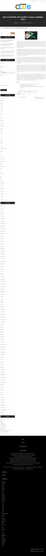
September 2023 (2, 291)
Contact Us (2, 420)
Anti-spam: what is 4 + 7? (4, 85)
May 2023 (1, 301)
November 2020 (2, 377)
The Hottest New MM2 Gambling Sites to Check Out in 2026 (29, 84)
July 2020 (1, 387)
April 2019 (2, 412)
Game (1, 138)
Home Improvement (3, 148)
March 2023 (2, 306)
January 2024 (2, 281)
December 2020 (2, 374)
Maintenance (2, 161)
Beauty (1, 103)
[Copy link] (37, 91)
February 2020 (2, 399)
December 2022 (2, 314)
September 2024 (2, 261)
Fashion (1, 123)
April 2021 (2, 364)
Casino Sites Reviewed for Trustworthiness (26, 85)
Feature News (2, 125)
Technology (2, 191)
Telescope (2, 193)
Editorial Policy (2, 428)
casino (1, 108)
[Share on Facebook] (20, 91)
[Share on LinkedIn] (24, 91)
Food (2, 505)
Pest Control (2, 166)
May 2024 (1, 271)
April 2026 (2, 213)
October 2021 (2, 349)
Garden (1, 143)
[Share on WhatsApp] (26, 91)
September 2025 (2, 231)
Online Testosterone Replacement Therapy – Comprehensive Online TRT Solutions (23, 461)
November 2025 (2, 226)
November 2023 (2, 286)
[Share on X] (22, 91)
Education (2, 118)
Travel (1, 198)
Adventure (2, 98)
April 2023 (2, 304)
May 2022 (1, 331)
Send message (3, 90)
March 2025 (2, 246)
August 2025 (2, 233)
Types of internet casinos (23, 97)
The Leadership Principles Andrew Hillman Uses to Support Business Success (6, 44)
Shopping (1, 181)
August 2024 (2, 263)
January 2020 (2, 402)
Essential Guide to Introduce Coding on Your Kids (38, 98)
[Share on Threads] (35, 91)
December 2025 (2, 223)
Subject (1, 71)
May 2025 (1, 241)
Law (1, 153)
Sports (1, 186)
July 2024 (1, 266)
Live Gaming (23, 94)
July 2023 (1, 296)
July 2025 (1, 236)
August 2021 (2, 354)
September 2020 (2, 382)
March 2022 (2, 336)
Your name (2, 62)
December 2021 (2, 344)
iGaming (3, 515)
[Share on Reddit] (31, 91)
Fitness (1, 133)
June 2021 (2, 359)
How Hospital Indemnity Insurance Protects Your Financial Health (23, 464)
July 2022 (1, 326)
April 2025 (2, 243)
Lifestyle (1, 156)
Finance (1, 130)
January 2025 (2, 251)
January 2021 (2, 372)
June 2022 (2, 329)
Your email (2, 66)
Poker (1, 171)
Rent (1, 176)
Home (1, 419)
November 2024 (2, 256)
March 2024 (2, 276)
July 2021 (1, 357)
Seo (1, 178)
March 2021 (2, 367)
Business (1, 105)
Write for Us (2, 423)
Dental (1, 113)
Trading (1, 196)
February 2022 (2, 339)
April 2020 (2, 394)
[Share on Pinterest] (28, 91)
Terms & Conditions (3, 426)
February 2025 (2, 248)
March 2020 (2, 397)
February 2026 (2, 218)
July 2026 (1, 208)
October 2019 (2, 407)
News (1, 163)
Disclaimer (2, 427)
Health (3, 511)
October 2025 (2, 228)
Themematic (42, 551)
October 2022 (2, 319)
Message (1, 75)
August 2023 (2, 294)
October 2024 (2, 258)
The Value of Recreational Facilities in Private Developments (7, 48)
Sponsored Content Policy (4, 431)
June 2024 (2, 268)
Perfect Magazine (36, 551)
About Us (1, 421)
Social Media (2, 183)
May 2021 (1, 362)
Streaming (2, 188)
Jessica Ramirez (29, 22)
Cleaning (1, 110)
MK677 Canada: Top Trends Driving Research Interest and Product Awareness (7, 41)
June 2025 (2, 238)
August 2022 (2, 324)
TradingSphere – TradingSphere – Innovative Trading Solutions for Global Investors (7, 55)
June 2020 (2, 389)
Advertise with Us (3, 424)
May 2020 (1, 392)
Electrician (2, 120)
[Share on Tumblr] (33, 91)
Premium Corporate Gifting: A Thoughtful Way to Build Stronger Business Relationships (7, 52)
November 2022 (2, 316)
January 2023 (2, 311)
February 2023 (2, 309)
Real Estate (2, 173)
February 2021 (2, 369)
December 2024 (2, 253)
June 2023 (2, 299)
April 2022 (2, 334)
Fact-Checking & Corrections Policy (5, 430)
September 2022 (2, 321)
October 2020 (2, 379)
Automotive (2, 100)
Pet (1, 168)
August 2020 (2, 384)
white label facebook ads (23, 446)
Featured (1, 128)
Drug (1, 115)
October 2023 (2, 289)
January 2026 (2, 221)
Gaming (3, 508)
